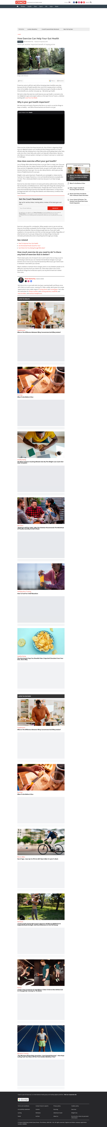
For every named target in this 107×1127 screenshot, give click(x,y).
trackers (35, 291)
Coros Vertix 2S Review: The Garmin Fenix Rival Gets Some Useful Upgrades (79, 201)
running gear (54, 289)
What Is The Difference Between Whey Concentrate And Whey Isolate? (79, 177)
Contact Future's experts (42, 1106)
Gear (35, 6)
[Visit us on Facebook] (74, 2)
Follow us (53, 80)
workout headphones (35, 293)
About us (56, 1116)
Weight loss (74, 1113)
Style (51, 6)
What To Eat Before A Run (77, 183)
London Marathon (32, 29)
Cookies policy (75, 1106)
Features (20, 41)
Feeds (19, 1116)
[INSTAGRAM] (28, 281)
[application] (41, 127)
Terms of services (38, 212)
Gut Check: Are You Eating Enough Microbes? (32, 248)
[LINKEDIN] (31, 281)
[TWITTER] (26, 281)
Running (56, 1109)
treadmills (54, 291)
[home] (18, 6)
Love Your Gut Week (31, 98)
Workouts (38, 1113)
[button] (88, 2)
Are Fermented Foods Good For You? (29, 246)
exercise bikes (22, 293)
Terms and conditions (23, 1106)
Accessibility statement (24, 1109)
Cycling (20, 1113)
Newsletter (61, 80)
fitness (31, 291)
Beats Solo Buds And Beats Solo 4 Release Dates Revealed (79, 194)
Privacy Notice (22, 214)
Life (46, 6)
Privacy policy (57, 1106)
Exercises (73, 1109)
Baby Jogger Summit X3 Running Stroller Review (77, 188)
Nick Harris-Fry (29, 41)
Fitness (23, 6)
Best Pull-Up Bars (68, 29)
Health (29, 6)
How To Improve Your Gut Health (28, 243)
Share (21, 80)
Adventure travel (58, 1113)
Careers (38, 1109)
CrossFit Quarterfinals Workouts (50, 29)
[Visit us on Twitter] (76, 2)
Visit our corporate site (70, 1094)
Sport (41, 6)
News (56, 6)
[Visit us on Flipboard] (84, 2)
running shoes (43, 289)
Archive (38, 1116)
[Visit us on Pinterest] (81, 2)
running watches (46, 291)
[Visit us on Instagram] (79, 2)
